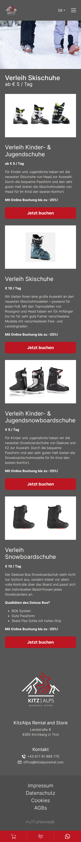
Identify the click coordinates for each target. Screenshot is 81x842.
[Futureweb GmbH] (40, 822)
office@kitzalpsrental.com (43, 762)
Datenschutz (40, 793)
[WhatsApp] (67, 836)
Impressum (40, 786)
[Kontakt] (40, 836)
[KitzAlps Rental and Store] (40, 689)
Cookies (40, 800)
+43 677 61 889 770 (43, 756)
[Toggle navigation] (74, 10)
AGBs (40, 808)
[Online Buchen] (13, 836)
